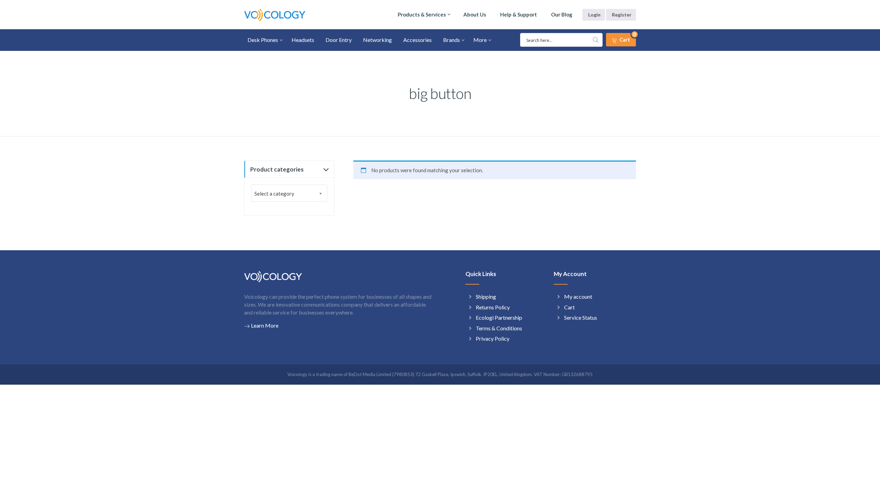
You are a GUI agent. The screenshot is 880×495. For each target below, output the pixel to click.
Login (594, 15)
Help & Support (518, 14)
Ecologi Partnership (499, 317)
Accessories (417, 39)
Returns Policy (493, 307)
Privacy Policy (492, 338)
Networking (377, 39)
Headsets (303, 39)
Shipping (486, 296)
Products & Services (422, 14)
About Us (474, 14)
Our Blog (561, 14)
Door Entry (339, 39)
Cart (569, 307)
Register (621, 15)
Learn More (264, 325)
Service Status (580, 317)
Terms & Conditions (499, 328)
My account (578, 296)
